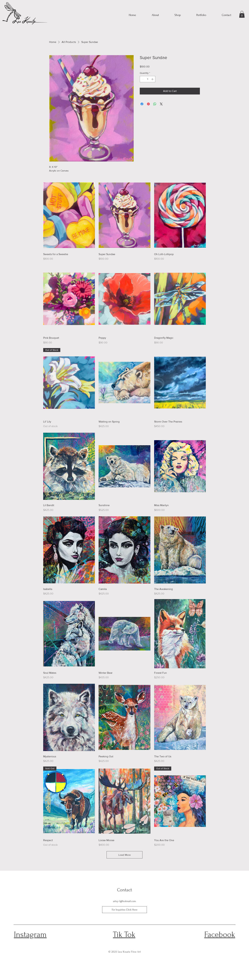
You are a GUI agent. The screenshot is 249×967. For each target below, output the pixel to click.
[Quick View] (69, 215)
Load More (124, 854)
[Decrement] (142, 79)
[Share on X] (161, 104)
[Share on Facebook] (142, 104)
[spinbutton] (147, 79)
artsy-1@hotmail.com (124, 901)
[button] (242, 14)
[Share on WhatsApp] (155, 104)
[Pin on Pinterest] (148, 104)
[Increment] (153, 79)
